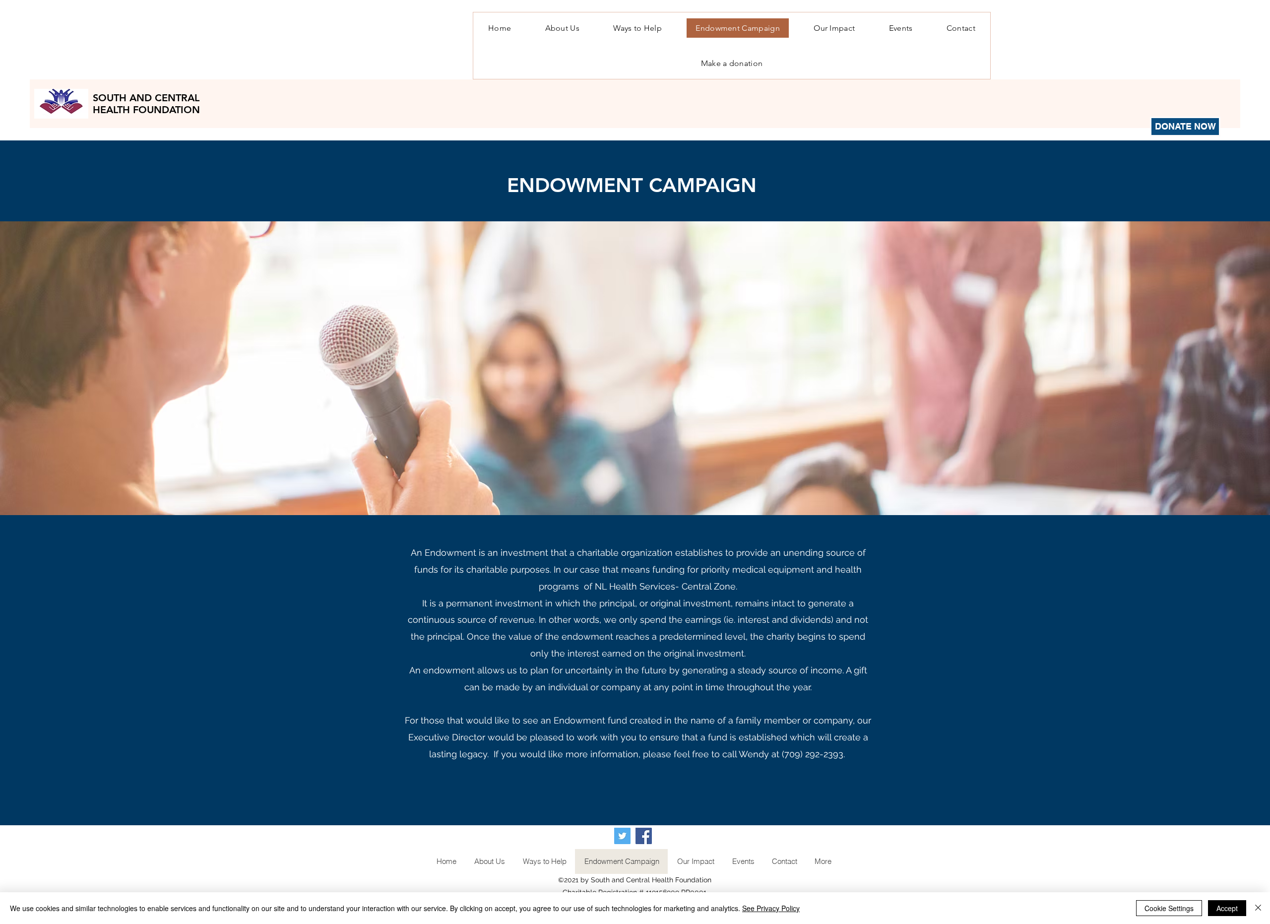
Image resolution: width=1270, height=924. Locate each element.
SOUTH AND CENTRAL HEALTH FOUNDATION (148, 104)
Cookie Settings (1169, 908)
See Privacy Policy (771, 908)
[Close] (1258, 908)
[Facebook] (643, 836)
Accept (1227, 908)
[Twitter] (622, 836)
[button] (637, 28)
